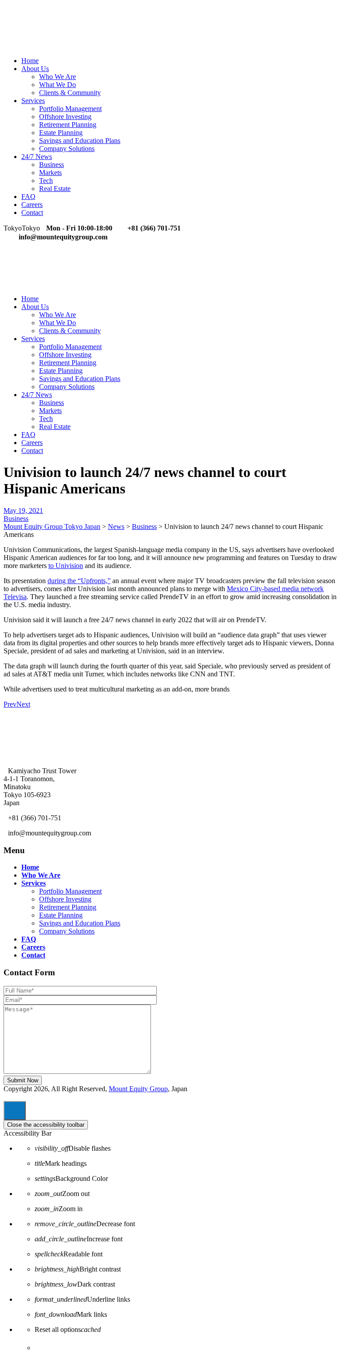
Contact (32, 212)
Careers (32, 204)
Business (51, 164)
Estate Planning (61, 132)
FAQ (28, 196)
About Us (35, 68)
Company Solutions (67, 148)
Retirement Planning (67, 124)
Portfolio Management (70, 108)
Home (30, 60)
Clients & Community (70, 92)
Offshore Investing (65, 116)
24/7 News (36, 156)
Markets (50, 172)
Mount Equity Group (138, 1089)
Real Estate (55, 188)
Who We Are (57, 76)
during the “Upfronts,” (79, 580)
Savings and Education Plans (79, 140)
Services (33, 100)
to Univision (65, 565)
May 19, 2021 (23, 510)
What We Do (57, 84)
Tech (46, 180)
